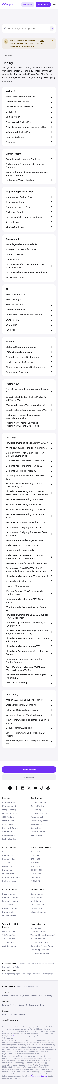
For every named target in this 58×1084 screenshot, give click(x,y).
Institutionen (8, 820)
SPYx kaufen (8, 942)
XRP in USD (35, 859)
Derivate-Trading (9, 813)
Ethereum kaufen (10, 897)
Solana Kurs (7, 870)
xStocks (21, 1005)
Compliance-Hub (9, 970)
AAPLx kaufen (8, 938)
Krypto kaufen (8, 802)
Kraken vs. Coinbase (39, 953)
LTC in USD (35, 881)
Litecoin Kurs (8, 873)
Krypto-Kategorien (11, 877)
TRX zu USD (35, 877)
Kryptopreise (9, 847)
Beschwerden (36, 835)
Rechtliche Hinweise (39, 1076)
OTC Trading (8, 817)
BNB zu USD (35, 862)
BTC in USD (35, 852)
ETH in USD (35, 855)
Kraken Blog (35, 809)
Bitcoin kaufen (8, 894)
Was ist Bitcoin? (37, 938)
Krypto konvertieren (40, 847)
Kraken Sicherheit (38, 802)
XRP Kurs (6, 862)
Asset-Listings (36, 824)
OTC (15, 1014)
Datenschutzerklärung (27, 963)
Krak (4, 1014)
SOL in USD (35, 866)
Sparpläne (7, 831)
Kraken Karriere (37, 806)
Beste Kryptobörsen (39, 949)
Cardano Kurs (8, 866)
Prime (10, 1014)
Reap (42, 1005)
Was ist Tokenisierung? (40, 942)
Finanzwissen (37, 924)
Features (7, 798)
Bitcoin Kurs (7, 852)
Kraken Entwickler (38, 813)
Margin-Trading (9, 809)
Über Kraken (37, 798)
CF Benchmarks (32, 1005)
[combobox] (28, 28)
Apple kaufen (36, 901)
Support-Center (37, 831)
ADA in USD (35, 873)
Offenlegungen (48, 974)
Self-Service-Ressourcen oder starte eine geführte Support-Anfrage (27, 43)
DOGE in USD (36, 870)
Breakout (34, 996)
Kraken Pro (14, 996)
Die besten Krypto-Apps (41, 946)
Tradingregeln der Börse (31, 974)
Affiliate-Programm (39, 820)
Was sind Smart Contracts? (42, 935)
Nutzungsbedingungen (11, 974)
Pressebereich (36, 817)
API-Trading (7, 824)
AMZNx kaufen (9, 946)
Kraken (5, 996)
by (8, 986)
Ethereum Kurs (9, 855)
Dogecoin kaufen (10, 901)
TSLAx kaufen (8, 935)
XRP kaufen (7, 904)
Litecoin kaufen (9, 915)
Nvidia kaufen (36, 894)
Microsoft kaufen (38, 912)
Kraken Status (37, 828)
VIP (40, 996)
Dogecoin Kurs (8, 859)
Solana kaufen (8, 912)
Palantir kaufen (37, 908)
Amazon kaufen (37, 904)
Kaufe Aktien (37, 889)
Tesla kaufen (36, 897)
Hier (14, 1036)
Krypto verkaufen (10, 806)
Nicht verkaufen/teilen (11, 967)
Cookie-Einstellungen (45, 963)
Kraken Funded (9, 839)
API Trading (48, 996)
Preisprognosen (9, 881)
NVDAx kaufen (8, 931)
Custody (22, 1014)
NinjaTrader (24, 996)
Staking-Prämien (10, 828)
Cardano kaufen (9, 908)
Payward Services (9, 1005)
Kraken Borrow (9, 835)
